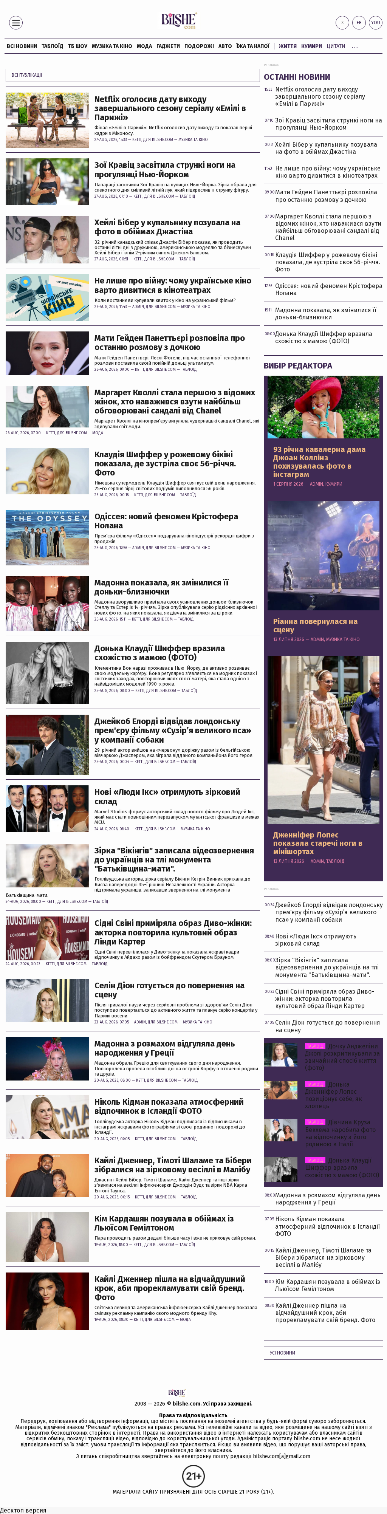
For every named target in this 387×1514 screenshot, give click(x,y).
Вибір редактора (298, 366)
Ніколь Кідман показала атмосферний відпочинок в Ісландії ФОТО (169, 1107)
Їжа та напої (253, 46)
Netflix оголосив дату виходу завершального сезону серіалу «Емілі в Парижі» (170, 108)
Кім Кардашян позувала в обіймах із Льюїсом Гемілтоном (164, 1223)
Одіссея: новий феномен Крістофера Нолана (166, 521)
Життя (288, 46)
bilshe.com (186, 1404)
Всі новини (22, 46)
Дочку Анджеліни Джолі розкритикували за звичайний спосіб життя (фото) (342, 1057)
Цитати (336, 46)
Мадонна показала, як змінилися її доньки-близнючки (161, 587)
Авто (225, 46)
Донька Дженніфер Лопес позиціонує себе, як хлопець (333, 1095)
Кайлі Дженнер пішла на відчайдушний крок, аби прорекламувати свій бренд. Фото (169, 1288)
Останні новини (297, 77)
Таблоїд (187, 196)
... (354, 45)
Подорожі (199, 46)
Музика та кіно (112, 46)
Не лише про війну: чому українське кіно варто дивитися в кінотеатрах (172, 285)
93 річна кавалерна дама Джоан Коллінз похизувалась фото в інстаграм (319, 461)
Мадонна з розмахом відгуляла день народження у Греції (164, 1048)
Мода (144, 46)
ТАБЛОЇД (52, 46)
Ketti (136, 140)
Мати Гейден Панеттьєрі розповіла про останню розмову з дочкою (169, 343)
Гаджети (168, 46)
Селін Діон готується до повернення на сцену (169, 990)
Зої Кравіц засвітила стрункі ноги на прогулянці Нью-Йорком (164, 170)
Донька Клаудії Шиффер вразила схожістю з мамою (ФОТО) (159, 653)
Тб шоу (77, 46)
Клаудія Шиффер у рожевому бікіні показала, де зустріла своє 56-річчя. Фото (165, 464)
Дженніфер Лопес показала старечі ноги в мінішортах (317, 843)
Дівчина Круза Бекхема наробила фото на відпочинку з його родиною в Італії (340, 1133)
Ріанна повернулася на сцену (315, 625)
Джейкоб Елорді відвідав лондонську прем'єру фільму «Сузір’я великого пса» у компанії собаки (172, 731)
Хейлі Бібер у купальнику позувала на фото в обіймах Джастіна (167, 227)
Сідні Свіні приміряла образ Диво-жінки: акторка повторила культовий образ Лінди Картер (173, 932)
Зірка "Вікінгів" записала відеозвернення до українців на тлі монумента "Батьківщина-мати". (174, 860)
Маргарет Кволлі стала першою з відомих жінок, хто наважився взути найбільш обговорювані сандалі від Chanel (174, 402)
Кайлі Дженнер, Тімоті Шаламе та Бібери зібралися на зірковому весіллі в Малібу (173, 1165)
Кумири (311, 46)
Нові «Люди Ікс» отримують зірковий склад (167, 797)
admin (138, 307)
